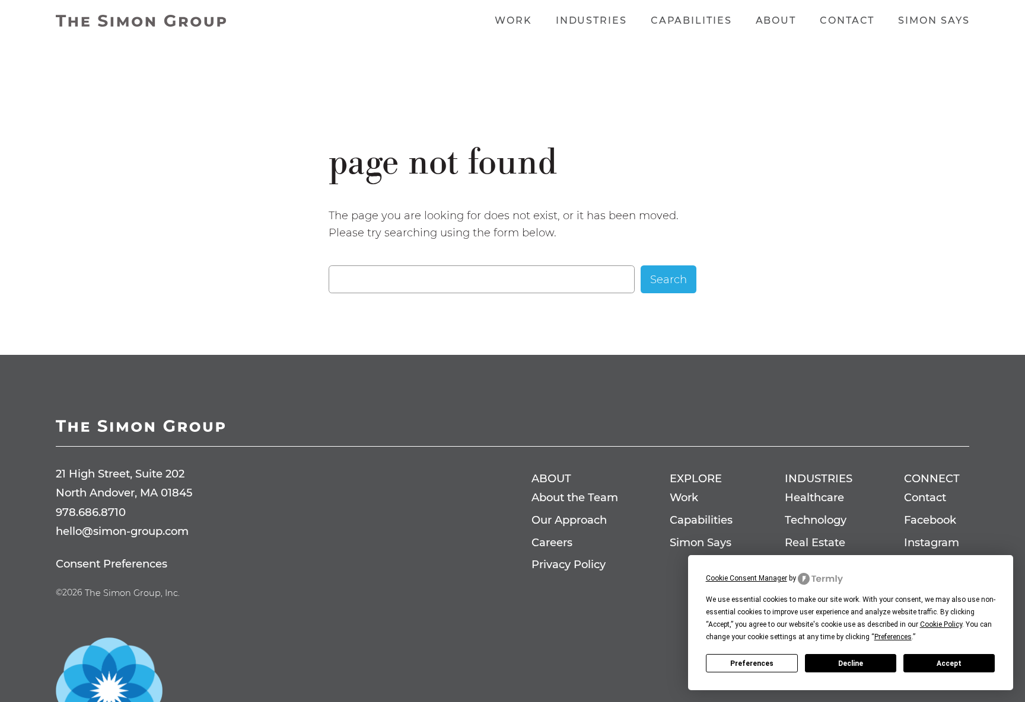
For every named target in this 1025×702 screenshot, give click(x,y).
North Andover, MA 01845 (124, 492)
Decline (850, 663)
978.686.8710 (91, 512)
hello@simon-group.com (122, 531)
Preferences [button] (893, 637)
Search (668, 279)
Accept (949, 663)
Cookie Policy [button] (941, 624)
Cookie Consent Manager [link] (746, 578)
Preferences (751, 663)
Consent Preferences (111, 563)
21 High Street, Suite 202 (120, 473)
